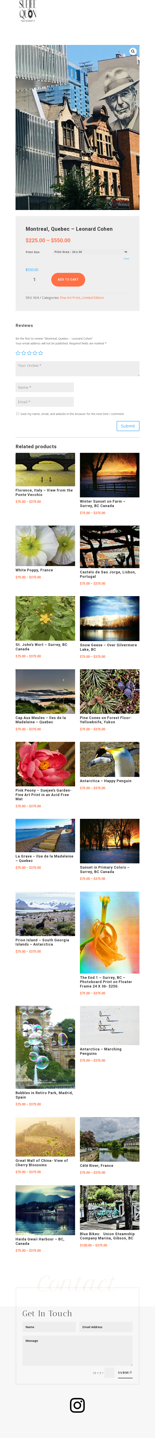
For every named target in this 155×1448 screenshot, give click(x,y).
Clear (126, 258)
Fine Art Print (70, 297)
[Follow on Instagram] (77, 1405)
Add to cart (68, 279)
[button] (133, 51)
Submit (128, 426)
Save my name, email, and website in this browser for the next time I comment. (72, 414)
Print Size (33, 252)
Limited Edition (93, 297)
